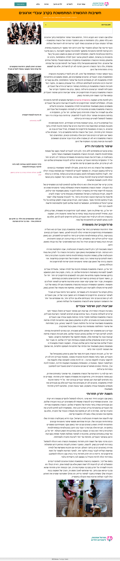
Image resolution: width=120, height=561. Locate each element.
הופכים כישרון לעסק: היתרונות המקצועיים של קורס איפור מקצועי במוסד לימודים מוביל (49, 530)
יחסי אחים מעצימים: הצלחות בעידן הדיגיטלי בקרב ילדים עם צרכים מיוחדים (77, 552)
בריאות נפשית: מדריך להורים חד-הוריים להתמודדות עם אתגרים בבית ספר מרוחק (20, 541)
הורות (46, 4)
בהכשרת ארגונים (82, 100)
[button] (45, 25)
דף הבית (74, 17)
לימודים (69, 4)
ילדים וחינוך (57, 4)
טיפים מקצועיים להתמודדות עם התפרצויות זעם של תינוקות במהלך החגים (21, 552)
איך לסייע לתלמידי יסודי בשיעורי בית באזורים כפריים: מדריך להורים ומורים (49, 552)
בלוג (38, 4)
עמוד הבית (81, 4)
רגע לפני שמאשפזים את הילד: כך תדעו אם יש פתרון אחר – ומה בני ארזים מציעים (48, 541)
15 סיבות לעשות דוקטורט (31, 115)
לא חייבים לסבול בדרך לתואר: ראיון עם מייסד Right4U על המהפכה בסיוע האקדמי (77, 530)
